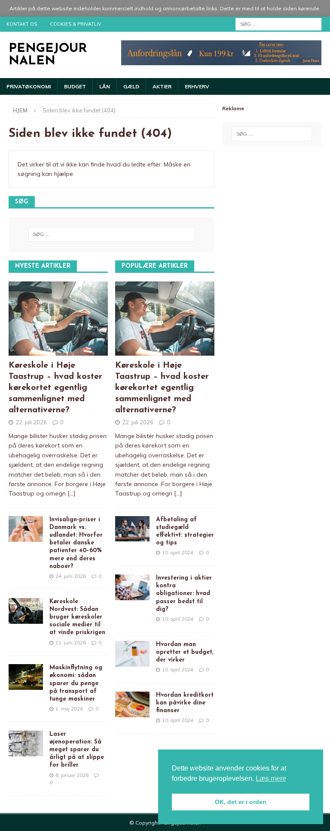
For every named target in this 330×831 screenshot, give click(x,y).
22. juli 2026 (31, 422)
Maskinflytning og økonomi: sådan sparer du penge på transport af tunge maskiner (75, 683)
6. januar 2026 (72, 775)
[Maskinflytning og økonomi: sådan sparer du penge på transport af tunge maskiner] (26, 677)
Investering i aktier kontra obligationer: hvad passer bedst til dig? (184, 594)
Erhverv (197, 86)
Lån (104, 86)
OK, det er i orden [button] (240, 801)
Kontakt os (21, 24)
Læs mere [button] (271, 778)
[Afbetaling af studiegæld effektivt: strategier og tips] (132, 528)
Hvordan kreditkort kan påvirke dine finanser (185, 703)
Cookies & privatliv (75, 24)
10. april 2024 (177, 553)
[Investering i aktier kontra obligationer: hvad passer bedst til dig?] (132, 587)
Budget (75, 86)
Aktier (162, 86)
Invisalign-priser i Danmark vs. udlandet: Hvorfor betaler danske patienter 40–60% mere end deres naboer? (76, 543)
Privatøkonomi (28, 86)
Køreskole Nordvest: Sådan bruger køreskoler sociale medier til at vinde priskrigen (77, 617)
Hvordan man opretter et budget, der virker (185, 652)
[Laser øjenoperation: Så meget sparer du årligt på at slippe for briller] (26, 743)
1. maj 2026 (69, 709)
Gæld (131, 86)
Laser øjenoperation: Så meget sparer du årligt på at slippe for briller (76, 750)
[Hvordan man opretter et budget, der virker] (132, 654)
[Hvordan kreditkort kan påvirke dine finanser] (132, 704)
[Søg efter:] (278, 23)
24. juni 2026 (70, 576)
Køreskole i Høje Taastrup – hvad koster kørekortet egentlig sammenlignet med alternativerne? (55, 387)
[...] (71, 493)
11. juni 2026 (70, 643)
